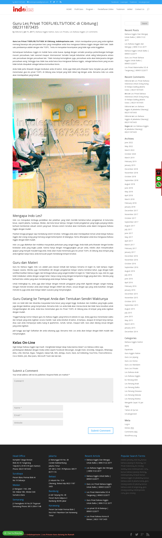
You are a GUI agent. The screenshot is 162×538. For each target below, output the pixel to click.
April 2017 (129, 241)
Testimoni (133, 2)
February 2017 (130, 248)
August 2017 (130, 226)
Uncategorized (144, 2)
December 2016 (131, 256)
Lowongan (124, 2)
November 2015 (131, 297)
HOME (69, 9)
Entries (129, 428)
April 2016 (129, 282)
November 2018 (131, 172)
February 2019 (130, 161)
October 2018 (130, 176)
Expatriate (129, 349)
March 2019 (129, 157)
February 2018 (130, 203)
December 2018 (131, 169)
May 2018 (129, 191)
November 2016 (131, 260)
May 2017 (129, 237)
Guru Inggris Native (132, 353)
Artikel (129, 9)
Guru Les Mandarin (132, 364)
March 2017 (129, 244)
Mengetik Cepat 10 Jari (134, 402)
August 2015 (130, 309)
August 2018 (130, 184)
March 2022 (129, 150)
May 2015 (129, 320)
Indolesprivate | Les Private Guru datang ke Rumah (50, 534)
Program (89, 9)
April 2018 (129, 195)
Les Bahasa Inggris (77, 32)
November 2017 (131, 214)
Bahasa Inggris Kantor (45, 32)
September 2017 (131, 222)
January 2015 (130, 328)
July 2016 (128, 275)
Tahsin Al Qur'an (131, 410)
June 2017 (129, 233)
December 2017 (131, 210)
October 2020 (130, 154)
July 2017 (128, 229)
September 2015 (131, 305)
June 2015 (129, 316)
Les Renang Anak (132, 383)
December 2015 (131, 294)
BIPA (127, 346)
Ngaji (127, 406)
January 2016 (130, 290)
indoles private (127, 460)
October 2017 (130, 218)
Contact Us (139, 9)
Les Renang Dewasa (133, 391)
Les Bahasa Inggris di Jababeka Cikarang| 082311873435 (137, 109)
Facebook (114, 2)
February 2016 (130, 286)
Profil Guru (78, 9)
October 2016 (130, 263)
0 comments (92, 32)
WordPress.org (131, 435)
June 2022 (129, 142)
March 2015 (129, 324)
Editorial (18, 32)
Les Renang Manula (133, 395)
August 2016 (130, 271)
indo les (137, 460)
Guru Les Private (62, 32)
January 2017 (130, 252)
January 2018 (130, 207)
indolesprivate (126, 475)
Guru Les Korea (131, 361)
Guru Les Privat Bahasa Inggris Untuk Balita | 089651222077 (134, 60)
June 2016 (129, 278)
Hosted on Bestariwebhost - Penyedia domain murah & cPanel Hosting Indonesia (36, 536)
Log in (127, 424)
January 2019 (130, 165)
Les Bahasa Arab (132, 372)
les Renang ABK (131, 380)
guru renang (130, 493)
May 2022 (129, 146)
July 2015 (128, 312)
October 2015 (130, 301)
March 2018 (129, 199)
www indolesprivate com (137, 469)
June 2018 (129, 188)
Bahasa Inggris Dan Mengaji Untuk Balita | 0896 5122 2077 (136, 37)
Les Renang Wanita (132, 399)
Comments (131, 432)
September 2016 (131, 267)
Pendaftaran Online (106, 9)
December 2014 (131, 331)
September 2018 (131, 180)
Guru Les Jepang (131, 357)
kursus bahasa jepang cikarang (133, 472)
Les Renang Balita (132, 387)
